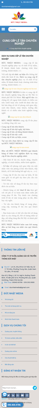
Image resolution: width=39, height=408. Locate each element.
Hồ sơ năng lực (10, 313)
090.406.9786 (14, 405)
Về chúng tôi (9, 299)
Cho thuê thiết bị (10, 358)
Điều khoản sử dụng (25, 402)
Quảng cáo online (11, 351)
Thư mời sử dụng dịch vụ (13, 306)
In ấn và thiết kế (10, 345)
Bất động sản (9, 364)
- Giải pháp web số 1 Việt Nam (15, 399)
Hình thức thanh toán (12, 319)
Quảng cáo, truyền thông (13, 331)
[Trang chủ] (19, 17)
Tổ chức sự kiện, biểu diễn (13, 338)
